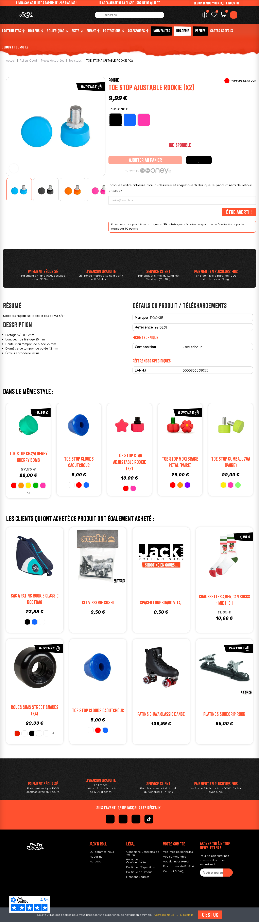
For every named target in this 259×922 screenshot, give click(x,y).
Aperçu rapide (40, 426)
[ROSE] (143, 119)
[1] (228, 872)
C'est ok (210, 914)
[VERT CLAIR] (238, 485)
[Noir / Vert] (46, 733)
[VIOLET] (187, 485)
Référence (144, 327)
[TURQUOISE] (42, 622)
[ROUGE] (13, 485)
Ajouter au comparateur (16, 426)
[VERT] (35, 485)
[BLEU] (129, 119)
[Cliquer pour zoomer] (13, 168)
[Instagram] (123, 819)
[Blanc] (24, 733)
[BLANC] (71, 485)
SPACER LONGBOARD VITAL (161, 603)
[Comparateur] (204, 15)
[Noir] (31, 733)
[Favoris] (214, 15)
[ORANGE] (21, 485)
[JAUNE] (28, 485)
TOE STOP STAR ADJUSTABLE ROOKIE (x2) (129, 462)
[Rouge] (17, 733)
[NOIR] (115, 119)
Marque (141, 317)
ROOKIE (113, 80)
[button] (216, 3)
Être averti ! (239, 212)
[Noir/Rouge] (39, 733)
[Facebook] (110, 819)
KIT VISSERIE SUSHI (98, 603)
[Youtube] (136, 819)
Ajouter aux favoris (199, 160)
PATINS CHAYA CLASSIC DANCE (161, 714)
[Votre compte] (233, 15)
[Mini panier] (223, 15)
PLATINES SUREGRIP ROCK (224, 714)
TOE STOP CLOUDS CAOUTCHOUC (98, 710)
